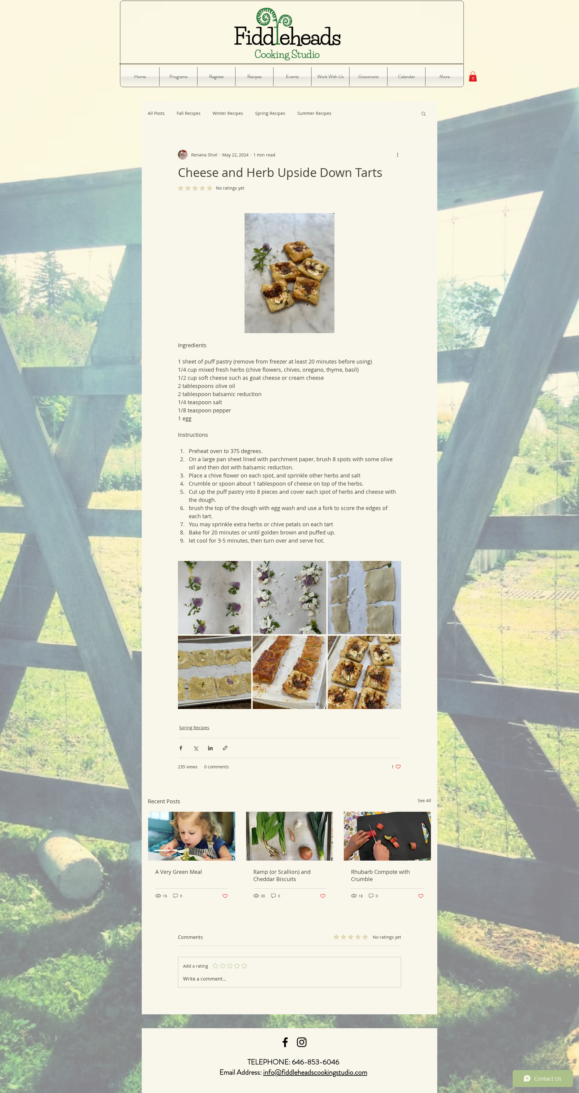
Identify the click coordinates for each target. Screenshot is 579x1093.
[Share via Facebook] (181, 748)
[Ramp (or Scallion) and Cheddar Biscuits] (289, 836)
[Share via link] (225, 748)
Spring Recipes (270, 113)
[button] (473, 76)
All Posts (156, 113)
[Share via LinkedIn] (210, 748)
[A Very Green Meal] (191, 836)
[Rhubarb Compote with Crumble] (387, 836)
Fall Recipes (189, 113)
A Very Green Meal (178, 871)
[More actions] (397, 154)
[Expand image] (214, 597)
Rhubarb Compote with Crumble (380, 875)
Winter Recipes (228, 113)
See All (424, 800)
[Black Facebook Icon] (285, 1042)
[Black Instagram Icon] (301, 1042)
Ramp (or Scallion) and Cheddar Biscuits (282, 875)
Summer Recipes (314, 113)
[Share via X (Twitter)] (195, 748)
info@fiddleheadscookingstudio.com (315, 1072)
